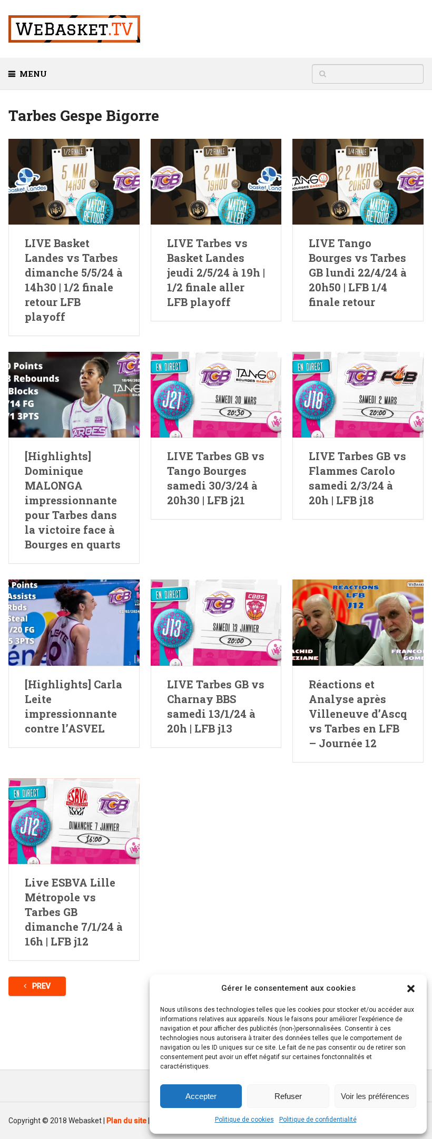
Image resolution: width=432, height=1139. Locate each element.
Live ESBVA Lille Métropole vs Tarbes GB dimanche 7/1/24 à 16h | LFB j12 (74, 912)
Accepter (201, 1096)
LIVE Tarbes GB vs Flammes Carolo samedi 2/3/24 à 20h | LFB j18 (357, 478)
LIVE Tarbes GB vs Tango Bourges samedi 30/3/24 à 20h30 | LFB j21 (215, 478)
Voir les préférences (375, 1096)
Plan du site (126, 1120)
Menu (33, 73)
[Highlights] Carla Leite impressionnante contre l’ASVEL (73, 706)
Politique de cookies (244, 1119)
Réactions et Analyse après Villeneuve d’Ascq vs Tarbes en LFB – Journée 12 (358, 713)
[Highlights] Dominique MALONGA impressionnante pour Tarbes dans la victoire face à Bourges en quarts (73, 500)
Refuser (288, 1096)
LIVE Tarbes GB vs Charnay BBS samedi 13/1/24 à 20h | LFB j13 (215, 706)
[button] (411, 988)
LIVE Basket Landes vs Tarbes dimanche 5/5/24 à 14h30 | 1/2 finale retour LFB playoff (74, 279)
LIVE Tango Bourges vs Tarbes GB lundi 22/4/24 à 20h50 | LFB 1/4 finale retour (358, 272)
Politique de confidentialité (318, 1119)
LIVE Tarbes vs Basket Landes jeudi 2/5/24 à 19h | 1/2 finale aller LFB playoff (216, 272)
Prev (41, 986)
